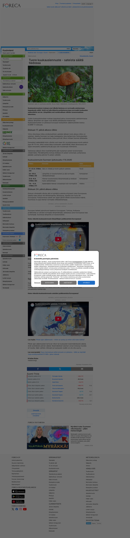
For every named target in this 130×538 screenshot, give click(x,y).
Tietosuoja (37, 282)
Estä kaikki (49, 283)
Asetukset (68, 283)
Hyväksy (86, 283)
